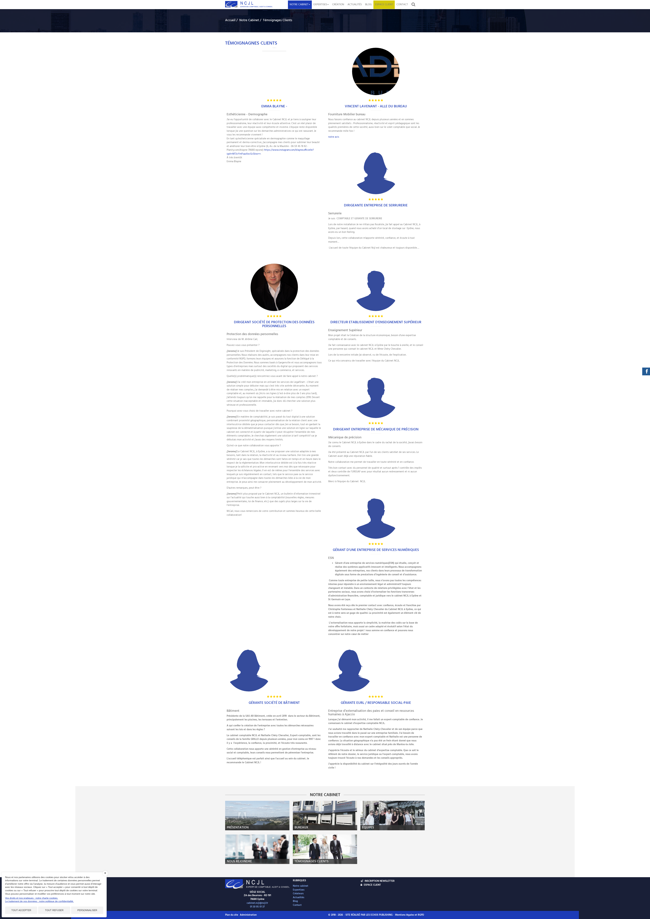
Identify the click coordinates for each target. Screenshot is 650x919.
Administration (248, 915)
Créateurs (298, 894)
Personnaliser (87, 910)
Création (338, 4)
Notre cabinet (299, 4)
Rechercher (414, 4)
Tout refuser (54, 910)
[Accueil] (257, 884)
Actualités (355, 4)
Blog (368, 4)
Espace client (384, 4)
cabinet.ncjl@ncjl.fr (257, 903)
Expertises (320, 4)
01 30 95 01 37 (257, 907)
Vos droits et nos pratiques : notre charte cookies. (31, 898)
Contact (402, 4)
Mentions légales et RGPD (409, 915)
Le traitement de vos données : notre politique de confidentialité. (39, 901)
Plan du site (231, 915)
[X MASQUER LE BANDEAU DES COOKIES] (105, 873)
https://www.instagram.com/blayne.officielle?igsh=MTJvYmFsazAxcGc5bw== (270, 152)
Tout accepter (21, 910)
